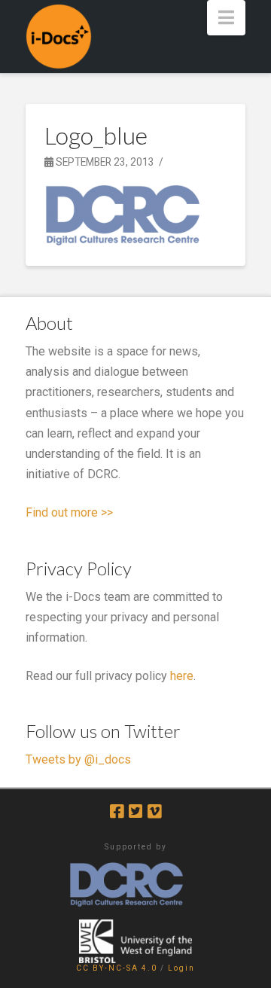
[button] (226, 17)
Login (181, 968)
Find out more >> (69, 512)
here (181, 676)
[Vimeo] (154, 811)
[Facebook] (116, 811)
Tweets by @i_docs (78, 759)
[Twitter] (135, 811)
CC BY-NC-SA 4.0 (116, 968)
